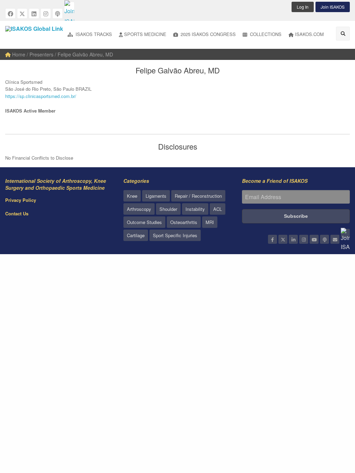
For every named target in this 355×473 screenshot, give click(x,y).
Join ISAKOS (333, 7)
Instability (195, 209)
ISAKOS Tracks (93, 34)
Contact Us (16, 213)
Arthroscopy (139, 209)
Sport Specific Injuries (175, 235)
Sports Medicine (145, 34)
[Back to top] (332, 429)
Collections (265, 34)
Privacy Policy (20, 200)
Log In (303, 7)
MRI (210, 222)
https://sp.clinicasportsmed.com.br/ (40, 96)
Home (18, 54)
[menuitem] (90, 35)
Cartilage (136, 235)
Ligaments (156, 196)
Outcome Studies (144, 222)
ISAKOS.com (309, 34)
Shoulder (168, 209)
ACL (217, 209)
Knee (132, 196)
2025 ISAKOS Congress (207, 34)
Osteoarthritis (183, 222)
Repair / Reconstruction (198, 196)
